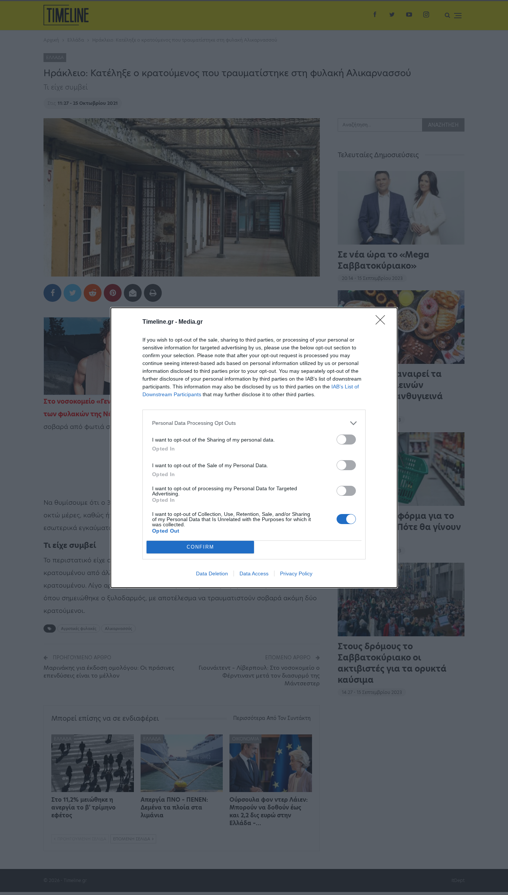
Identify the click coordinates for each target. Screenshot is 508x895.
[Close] (383, 322)
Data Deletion (212, 573)
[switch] (346, 439)
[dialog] (254, 448)
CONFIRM (200, 547)
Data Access (254, 573)
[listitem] (254, 423)
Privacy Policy (296, 573)
